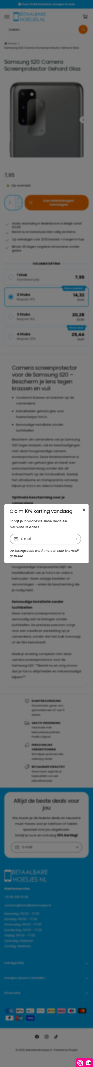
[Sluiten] (84, 509)
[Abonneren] (76, 539)
